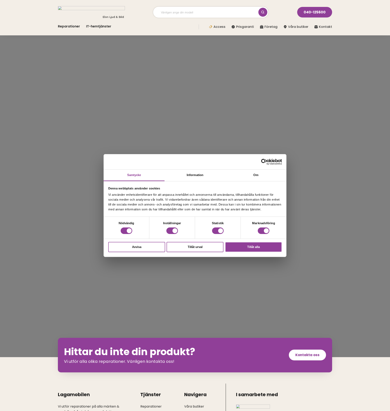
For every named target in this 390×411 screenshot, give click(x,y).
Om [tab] (255, 175)
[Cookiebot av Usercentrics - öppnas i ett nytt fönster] (264, 162)
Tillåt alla (253, 247)
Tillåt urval (195, 247)
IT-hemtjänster (98, 26)
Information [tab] (195, 175)
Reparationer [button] (69, 26)
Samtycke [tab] (134, 175)
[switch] (172, 230)
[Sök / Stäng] (262, 12)
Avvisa (136, 247)
